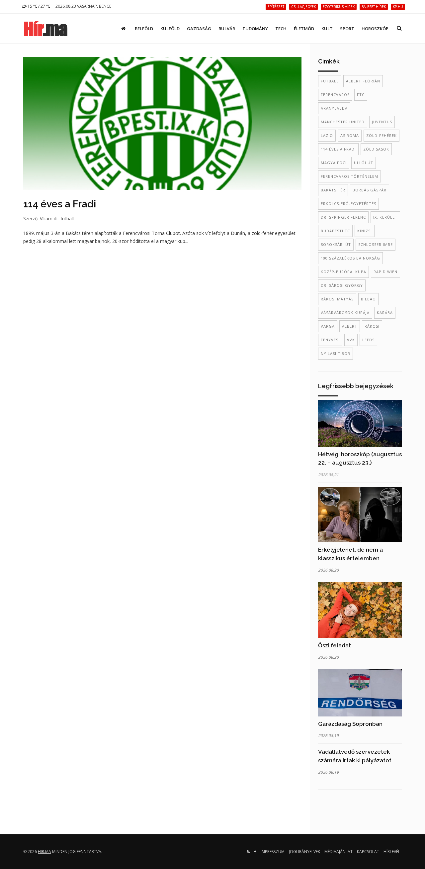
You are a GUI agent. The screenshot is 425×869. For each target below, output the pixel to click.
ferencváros (335, 94)
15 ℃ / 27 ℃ (38, 6)
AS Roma (349, 135)
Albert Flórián (363, 80)
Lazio (327, 135)
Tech (281, 29)
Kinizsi (364, 230)
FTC (361, 94)
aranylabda (334, 108)
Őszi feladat (334, 645)
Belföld (144, 29)
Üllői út (363, 162)
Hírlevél (391, 851)
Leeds (368, 339)
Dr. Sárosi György (342, 285)
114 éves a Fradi (59, 204)
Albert (349, 326)
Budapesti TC (335, 230)
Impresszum (273, 851)
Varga (328, 326)
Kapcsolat (368, 851)
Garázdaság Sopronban (350, 723)
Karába (385, 312)
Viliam (46, 218)
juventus (382, 121)
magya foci (334, 162)
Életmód (304, 29)
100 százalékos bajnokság (350, 258)
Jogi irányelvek (304, 851)
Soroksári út (336, 244)
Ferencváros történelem (349, 176)
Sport (347, 29)
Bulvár (226, 29)
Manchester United (343, 121)
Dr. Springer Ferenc (343, 217)
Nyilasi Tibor (335, 353)
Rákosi (372, 326)
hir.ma (44, 851)
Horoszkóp (375, 29)
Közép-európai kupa (343, 271)
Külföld (170, 29)
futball (67, 218)
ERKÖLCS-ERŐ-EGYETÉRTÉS (348, 203)
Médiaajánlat (338, 851)
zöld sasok (376, 149)
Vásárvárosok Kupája (345, 312)
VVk (351, 339)
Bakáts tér (333, 189)
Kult (327, 29)
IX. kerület (385, 217)
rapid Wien (385, 271)
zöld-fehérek (381, 135)
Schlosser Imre (375, 244)
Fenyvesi (330, 339)
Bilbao (368, 298)
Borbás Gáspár (369, 189)
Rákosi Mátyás (337, 298)
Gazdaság (199, 29)
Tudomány (255, 29)
